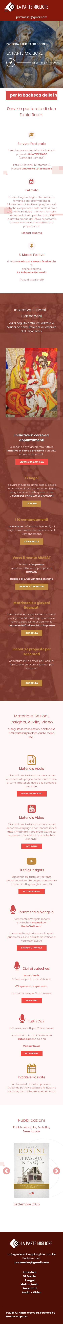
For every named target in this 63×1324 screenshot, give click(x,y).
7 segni (30, 1280)
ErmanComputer (17, 1316)
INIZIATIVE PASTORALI (46, 63)
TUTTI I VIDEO (32, 846)
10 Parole (29, 1276)
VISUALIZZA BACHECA (32, 461)
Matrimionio (29, 1284)
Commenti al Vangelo (36, 912)
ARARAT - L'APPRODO (31, 586)
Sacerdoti (29, 1288)
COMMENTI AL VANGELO (31, 948)
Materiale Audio (31, 768)
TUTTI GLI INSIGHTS (31, 891)
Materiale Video (31, 817)
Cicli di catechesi (36, 968)
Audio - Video (31, 1292)
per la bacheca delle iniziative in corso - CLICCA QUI (33, 95)
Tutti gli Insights (31, 870)
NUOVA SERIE (31, 1000)
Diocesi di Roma (31, 233)
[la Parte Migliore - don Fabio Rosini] (28, 6)
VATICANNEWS (31, 1053)
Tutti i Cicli (35, 1021)
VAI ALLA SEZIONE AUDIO (31, 793)
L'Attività (31, 190)
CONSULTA (31, 633)
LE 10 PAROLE (31, 541)
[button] (6, 1171)
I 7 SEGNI (32, 503)
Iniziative (29, 1272)
